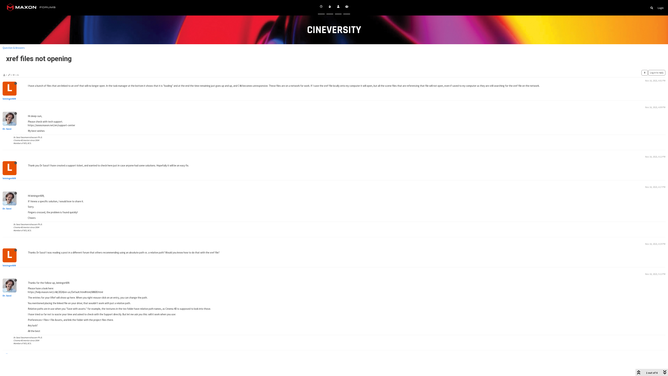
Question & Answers (14, 47)
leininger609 (9, 98)
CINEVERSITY (334, 30)
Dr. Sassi (7, 128)
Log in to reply (656, 72)
